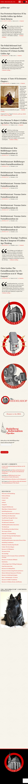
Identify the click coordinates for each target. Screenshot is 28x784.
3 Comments (21, 21)
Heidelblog (5, 55)
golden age (20, 113)
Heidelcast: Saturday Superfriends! (10, 544)
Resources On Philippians (8, 549)
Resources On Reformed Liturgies (9, 575)
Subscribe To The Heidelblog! (9, 533)
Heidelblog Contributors (7, 542)
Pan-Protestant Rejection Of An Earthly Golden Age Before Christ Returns (13, 16)
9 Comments (20, 125)
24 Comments (20, 278)
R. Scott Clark (6, 21)
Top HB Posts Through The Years (9, 518)
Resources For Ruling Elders (8, 568)
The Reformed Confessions (8, 522)
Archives (4, 502)
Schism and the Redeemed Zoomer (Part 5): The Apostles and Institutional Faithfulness (13, 471)
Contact (4, 500)
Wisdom (7, 113)
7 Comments (19, 55)
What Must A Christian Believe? (9, 509)
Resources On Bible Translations (9, 579)
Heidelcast (5, 155)
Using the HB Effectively (7, 506)
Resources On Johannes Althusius (9, 559)
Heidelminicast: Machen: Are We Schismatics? (15, 479)
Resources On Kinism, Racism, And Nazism (12, 581)
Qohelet (24, 113)
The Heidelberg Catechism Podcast (10, 529)
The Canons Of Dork (6, 531)
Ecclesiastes (15, 113)
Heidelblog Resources (7, 511)
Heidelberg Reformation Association (10, 524)
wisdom (4, 115)
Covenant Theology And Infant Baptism (11, 535)
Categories (4, 504)
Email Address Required (7, 442)
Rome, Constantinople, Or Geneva (10, 577)
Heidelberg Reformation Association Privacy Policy (14, 540)
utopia (2, 115)
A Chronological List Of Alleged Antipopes (12, 564)
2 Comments (21, 245)
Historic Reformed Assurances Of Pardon (11, 573)
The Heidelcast (5, 527)
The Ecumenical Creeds (7, 520)
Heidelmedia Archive (7, 538)
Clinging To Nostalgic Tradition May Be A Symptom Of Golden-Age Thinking (14, 240)
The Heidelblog (8, 2)
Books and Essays (6, 495)
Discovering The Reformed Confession (11, 513)
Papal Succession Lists (7, 566)
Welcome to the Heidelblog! (8, 493)
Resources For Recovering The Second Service (12, 570)
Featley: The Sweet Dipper (8, 547)
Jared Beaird (6, 83)
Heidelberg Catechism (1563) (8, 515)
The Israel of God (6, 551)
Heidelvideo (5, 561)
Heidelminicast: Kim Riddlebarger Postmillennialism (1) (9, 150)
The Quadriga (5, 553)
